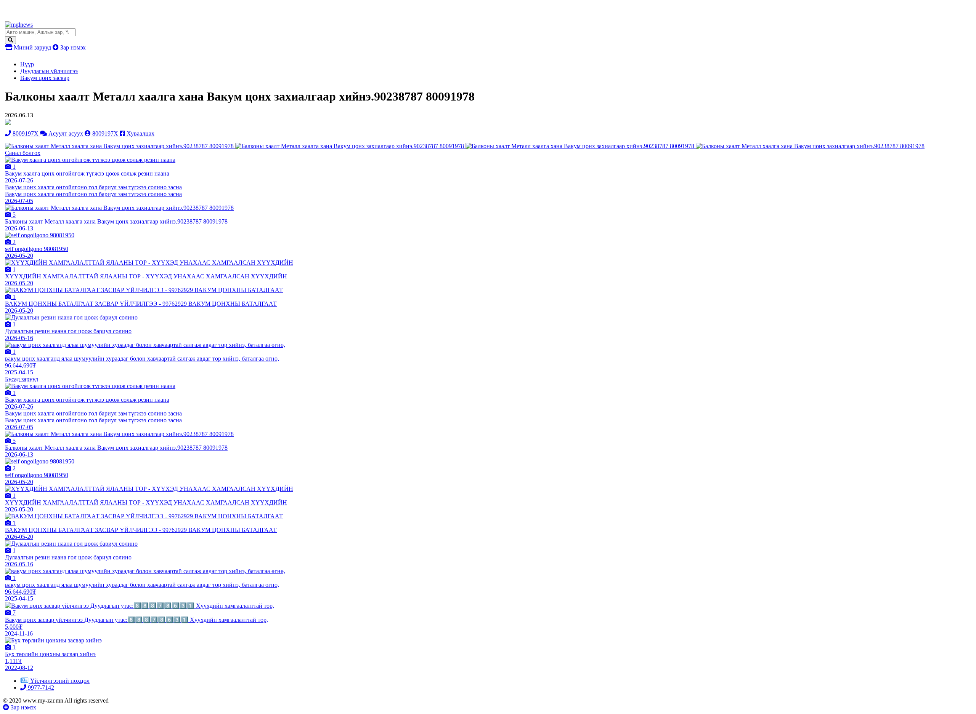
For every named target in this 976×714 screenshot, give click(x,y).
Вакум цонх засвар (44, 78)
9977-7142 (40, 687)
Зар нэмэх (72, 47)
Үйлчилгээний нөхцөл (60, 680)
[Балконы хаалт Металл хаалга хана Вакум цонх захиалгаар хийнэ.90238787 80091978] (120, 146)
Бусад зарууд (21, 379)
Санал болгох (22, 153)
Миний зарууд (32, 47)
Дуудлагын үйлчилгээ (49, 71)
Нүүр (27, 64)
